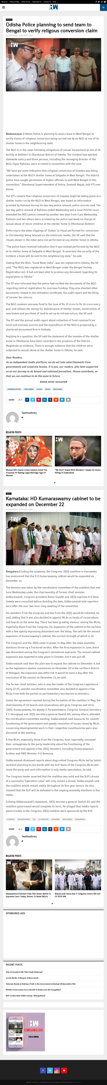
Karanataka (55, 819)
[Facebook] (43, 1070)
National (9, 19)
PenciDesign (76, 1082)
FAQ (54, 2)
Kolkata (39, 389)
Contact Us (47, 2)
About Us (4, 2)
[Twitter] (50, 1070)
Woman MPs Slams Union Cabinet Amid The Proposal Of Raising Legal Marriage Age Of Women (26, 473)
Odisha (47, 389)
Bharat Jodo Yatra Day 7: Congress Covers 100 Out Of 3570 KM (77, 895)
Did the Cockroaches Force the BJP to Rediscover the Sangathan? (33, 990)
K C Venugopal (43, 819)
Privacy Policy (14, 2)
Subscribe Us (36, 2)
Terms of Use (25, 2)
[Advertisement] (53, 113)
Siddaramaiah (80, 819)
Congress (10, 819)
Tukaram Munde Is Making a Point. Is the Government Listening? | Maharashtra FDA (41, 984)
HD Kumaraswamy (24, 819)
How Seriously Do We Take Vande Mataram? (24, 972)
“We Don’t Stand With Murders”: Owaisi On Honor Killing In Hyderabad (78, 471)
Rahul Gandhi (67, 819)
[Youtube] (64, 1070)
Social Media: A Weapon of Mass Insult (22, 978)
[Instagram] (57, 1070)
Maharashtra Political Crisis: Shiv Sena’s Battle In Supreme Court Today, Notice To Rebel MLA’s (28, 895)
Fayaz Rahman (28, 389)
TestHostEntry (13, 35)
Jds (34, 819)
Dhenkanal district (14, 389)
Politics (9, 493)
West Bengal (57, 389)
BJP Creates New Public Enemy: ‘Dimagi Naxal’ (26, 996)
